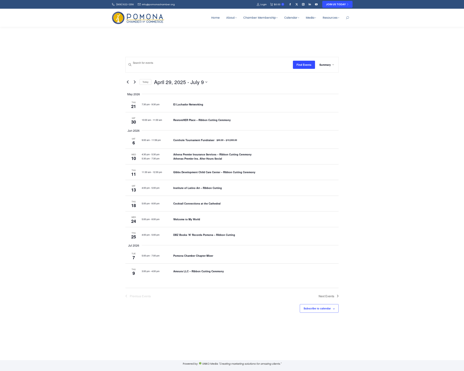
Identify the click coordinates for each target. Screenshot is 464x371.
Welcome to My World (186, 219)
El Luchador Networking (188, 104)
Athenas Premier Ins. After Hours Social (197, 158)
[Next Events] (134, 82)
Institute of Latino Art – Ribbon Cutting (197, 188)
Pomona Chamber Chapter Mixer (193, 255)
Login (263, 4)
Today (145, 81)
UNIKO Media (210, 364)
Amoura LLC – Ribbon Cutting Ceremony (198, 271)
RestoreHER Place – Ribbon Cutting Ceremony (202, 120)
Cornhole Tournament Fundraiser (193, 140)
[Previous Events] (127, 82)
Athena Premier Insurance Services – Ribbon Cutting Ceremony (212, 154)
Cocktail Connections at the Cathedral (197, 203)
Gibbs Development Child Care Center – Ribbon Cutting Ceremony (214, 172)
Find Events (304, 64)
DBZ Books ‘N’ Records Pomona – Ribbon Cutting (204, 235)
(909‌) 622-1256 (125, 4)
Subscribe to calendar (317, 308)
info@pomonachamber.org (158, 4)
